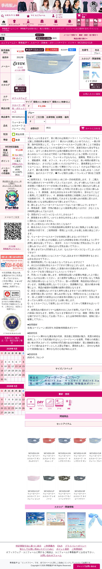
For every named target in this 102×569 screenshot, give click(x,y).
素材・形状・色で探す (87, 35)
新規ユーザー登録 (44, 38)
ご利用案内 (49, 546)
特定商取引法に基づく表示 (28, 546)
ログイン (39, 35)
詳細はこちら (17, 164)
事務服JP (22, 43)
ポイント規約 (62, 549)
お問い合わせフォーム (51, 555)
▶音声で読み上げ (34, 50)
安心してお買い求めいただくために (37, 549)
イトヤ (71, 43)
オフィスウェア (19, 98)
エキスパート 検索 (12, 15)
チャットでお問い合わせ (86, 566)
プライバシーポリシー (75, 546)
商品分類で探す (80, 39)
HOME (3, 24)
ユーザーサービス (59, 16)
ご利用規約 (77, 549)
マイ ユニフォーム (38, 15)
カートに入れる (92, 128)
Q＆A (59, 546)
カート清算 (84, 16)
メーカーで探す (70, 35)
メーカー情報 (20, 70)
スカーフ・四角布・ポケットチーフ (48, 43)
